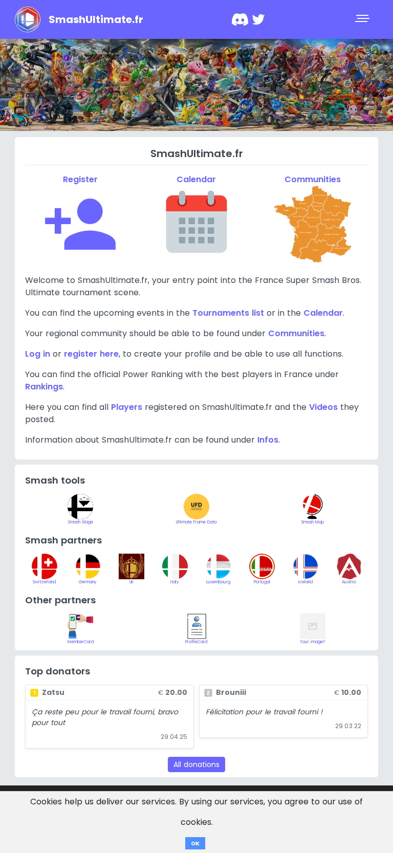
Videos (323, 407)
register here (91, 354)
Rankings (44, 386)
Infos (267, 440)
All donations (196, 764)
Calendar (323, 313)
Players (126, 407)
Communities (296, 333)
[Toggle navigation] (363, 19)
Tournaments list (228, 313)
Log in (37, 354)
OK (195, 843)
